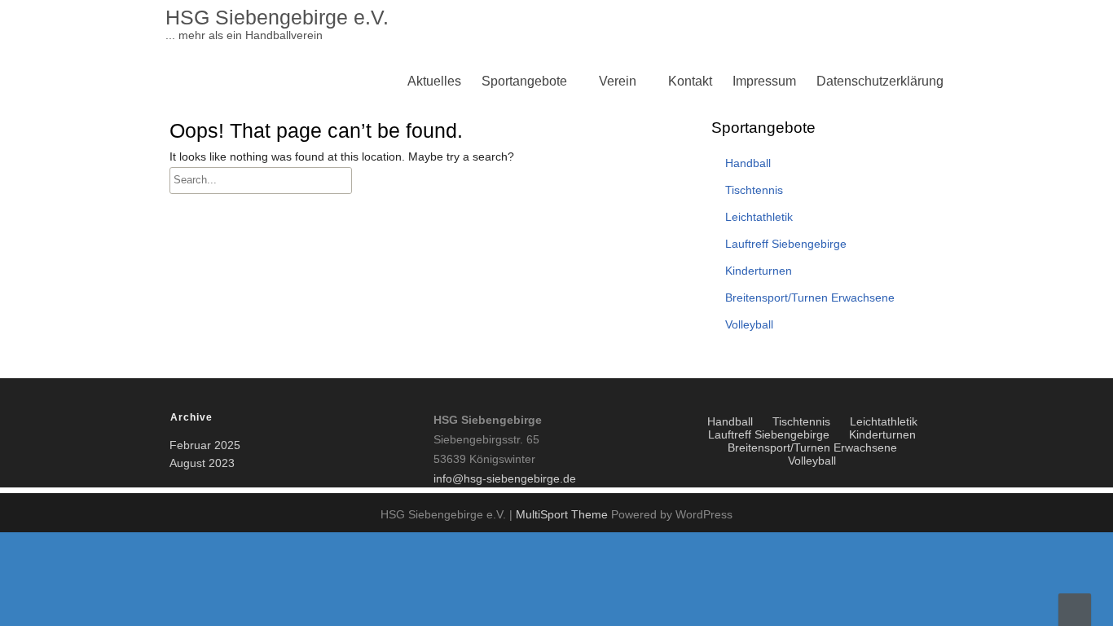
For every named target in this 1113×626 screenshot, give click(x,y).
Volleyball (514, 200)
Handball (748, 163)
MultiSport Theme (563, 514)
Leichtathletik (524, 278)
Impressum (764, 81)
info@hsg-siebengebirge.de (504, 478)
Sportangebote (524, 81)
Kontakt (690, 81)
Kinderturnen (523, 200)
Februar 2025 (204, 445)
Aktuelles (434, 81)
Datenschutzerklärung (880, 81)
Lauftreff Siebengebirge (553, 317)
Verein (617, 81)
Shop (618, 357)
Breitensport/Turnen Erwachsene (580, 239)
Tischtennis (519, 239)
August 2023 (202, 463)
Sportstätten (520, 357)
